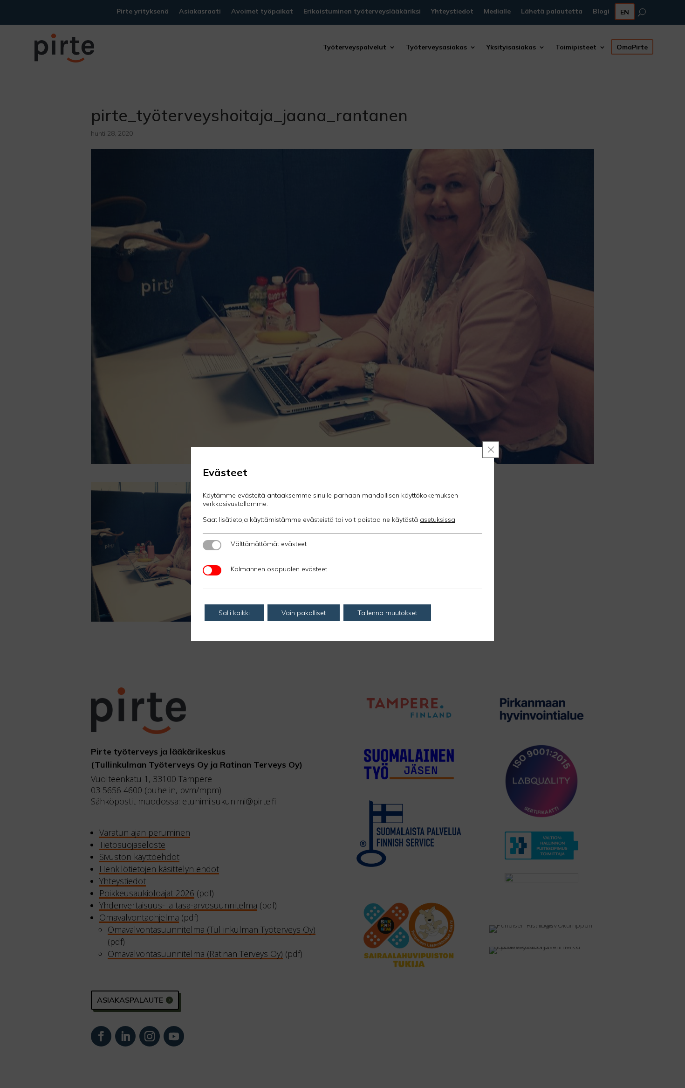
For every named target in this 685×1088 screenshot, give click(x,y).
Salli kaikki (234, 613)
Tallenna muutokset (387, 613)
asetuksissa (437, 519)
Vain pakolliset (303, 613)
